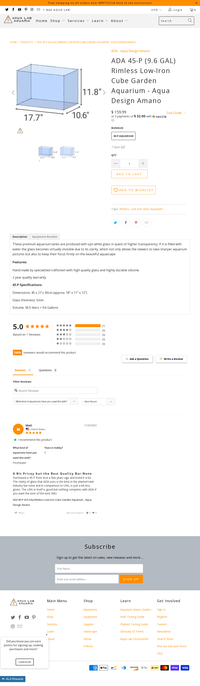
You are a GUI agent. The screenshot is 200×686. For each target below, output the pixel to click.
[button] (139, 118)
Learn (98, 20)
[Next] (104, 93)
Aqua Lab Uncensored (134, 639)
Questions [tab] (45, 370)
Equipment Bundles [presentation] (44, 236)
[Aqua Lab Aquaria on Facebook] (13, 10)
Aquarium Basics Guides (135, 609)
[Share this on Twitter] (115, 222)
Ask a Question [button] (139, 359)
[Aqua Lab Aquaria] (18, 19)
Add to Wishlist (136, 190)
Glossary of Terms (132, 631)
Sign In (161, 609)
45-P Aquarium (123, 136)
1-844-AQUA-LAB (56, 10)
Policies (88, 646)
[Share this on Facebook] (126, 222)
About (118, 20)
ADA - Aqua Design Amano (130, 51)
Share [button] (21, 512)
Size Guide (174, 113)
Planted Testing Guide (134, 624)
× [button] (46, 634)
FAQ (159, 653)
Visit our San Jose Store (172, 646)
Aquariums (90, 609)
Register (162, 617)
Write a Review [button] (173, 359)
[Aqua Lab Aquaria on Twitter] (6, 10)
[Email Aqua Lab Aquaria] (38, 10)
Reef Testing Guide (132, 617)
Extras (87, 639)
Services (77, 20)
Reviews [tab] (20, 370)
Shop (55, 20)
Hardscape (90, 631)
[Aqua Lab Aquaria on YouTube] (19, 10)
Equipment (90, 617)
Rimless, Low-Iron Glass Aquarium (141, 209)
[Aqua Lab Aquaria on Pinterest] (25, 10)
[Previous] (14, 93)
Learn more (24, 662)
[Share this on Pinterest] (136, 222)
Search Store (165, 639)
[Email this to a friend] (146, 222)
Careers (162, 624)
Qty (113, 155)
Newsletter (164, 631)
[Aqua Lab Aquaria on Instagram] (32, 10)
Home (42, 20)
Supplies (89, 624)
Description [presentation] (19, 236)
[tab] (20, 237)
